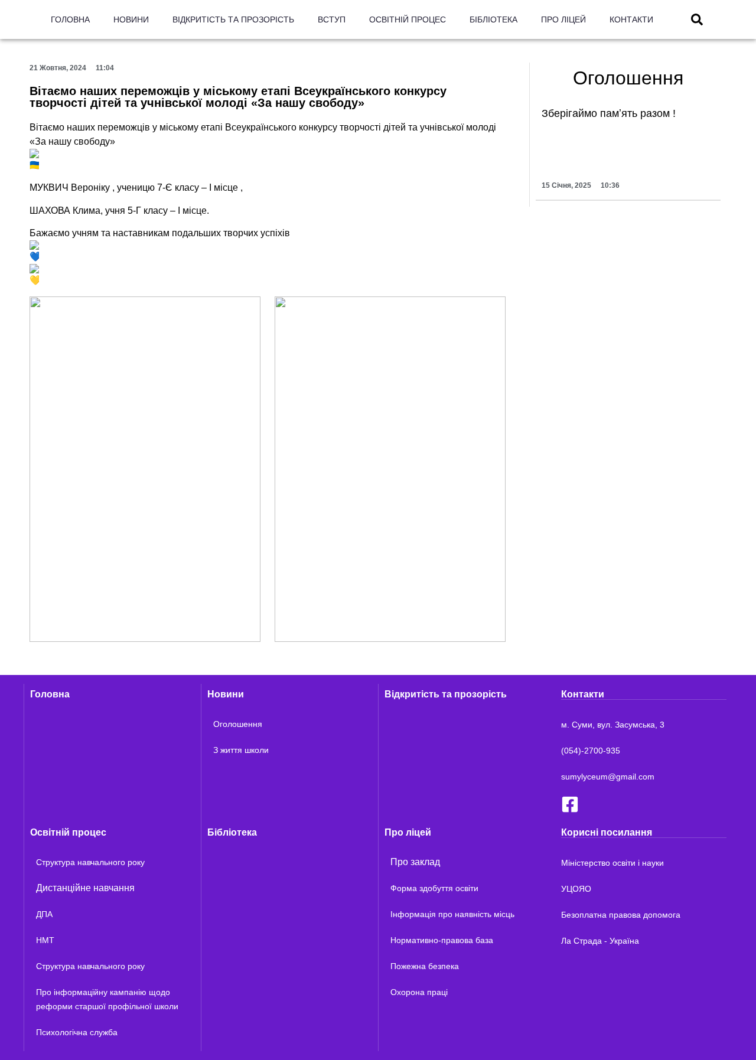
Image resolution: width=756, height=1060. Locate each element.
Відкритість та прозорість (233, 19)
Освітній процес (407, 19)
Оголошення (237, 724)
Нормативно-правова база (441, 940)
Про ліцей (563, 19)
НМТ (45, 940)
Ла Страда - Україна (600, 940)
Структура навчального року (90, 862)
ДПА (44, 914)
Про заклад (415, 862)
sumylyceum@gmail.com (607, 776)
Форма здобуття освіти (434, 888)
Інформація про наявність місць (452, 914)
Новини (131, 19)
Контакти (631, 19)
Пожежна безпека (424, 966)
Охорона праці (419, 992)
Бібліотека (493, 19)
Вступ (332, 19)
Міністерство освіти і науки (612, 862)
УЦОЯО (576, 888)
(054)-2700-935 (590, 750)
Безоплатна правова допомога (620, 914)
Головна (70, 19)
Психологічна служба (77, 1032)
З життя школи (241, 750)
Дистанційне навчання (85, 888)
